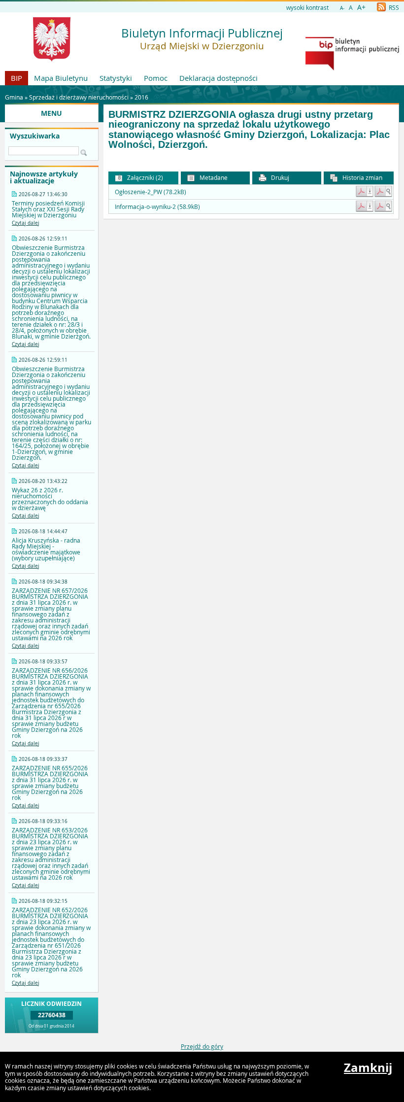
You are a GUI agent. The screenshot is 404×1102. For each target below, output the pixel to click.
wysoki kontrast (307, 7)
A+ (361, 7)
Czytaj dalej (25, 223)
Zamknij (368, 1067)
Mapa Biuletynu (61, 78)
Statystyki (116, 78)
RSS (393, 7)
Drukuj (279, 177)
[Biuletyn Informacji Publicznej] (352, 68)
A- (342, 8)
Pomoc (156, 78)
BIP (16, 78)
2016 (141, 97)
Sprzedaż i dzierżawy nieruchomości (79, 97)
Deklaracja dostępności (218, 78)
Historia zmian (361, 177)
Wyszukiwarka (35, 136)
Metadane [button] (213, 177)
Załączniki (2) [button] (144, 177)
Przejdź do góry (202, 1046)
